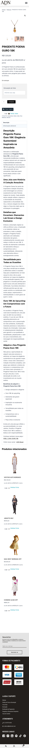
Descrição (6, 122)
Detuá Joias (14, 113)
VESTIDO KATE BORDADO (12, 477)
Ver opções (8, 487)
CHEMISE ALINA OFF (11, 600)
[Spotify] (16, 736)
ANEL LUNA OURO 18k (10, 438)
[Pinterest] (24, 736)
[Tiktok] (20, 736)
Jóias (18, 115)
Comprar (11, 102)
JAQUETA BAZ (8, 518)
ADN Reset (19, 442)
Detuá (15, 115)
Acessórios (10, 115)
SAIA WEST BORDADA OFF (13, 559)
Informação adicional (9, 126)
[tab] (14, 122)
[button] (26, 3)
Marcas (8, 117)
